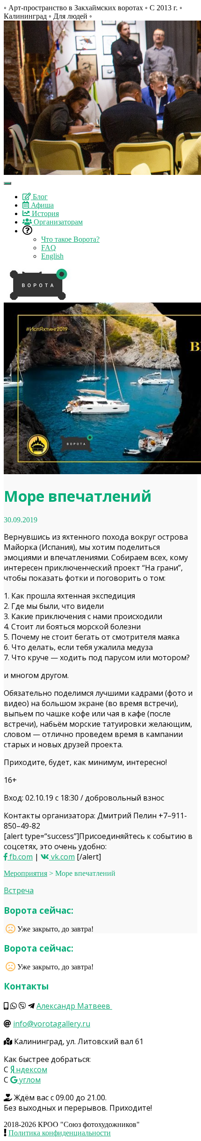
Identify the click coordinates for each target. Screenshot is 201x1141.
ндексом (30, 1069)
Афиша (41, 205)
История (44, 213)
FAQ (48, 248)
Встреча (19, 890)
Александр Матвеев (74, 1006)
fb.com (20, 857)
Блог (39, 197)
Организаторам (57, 222)
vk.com (62, 857)
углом (29, 1080)
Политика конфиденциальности (59, 1133)
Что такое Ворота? (70, 239)
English (52, 256)
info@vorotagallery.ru (51, 1023)
